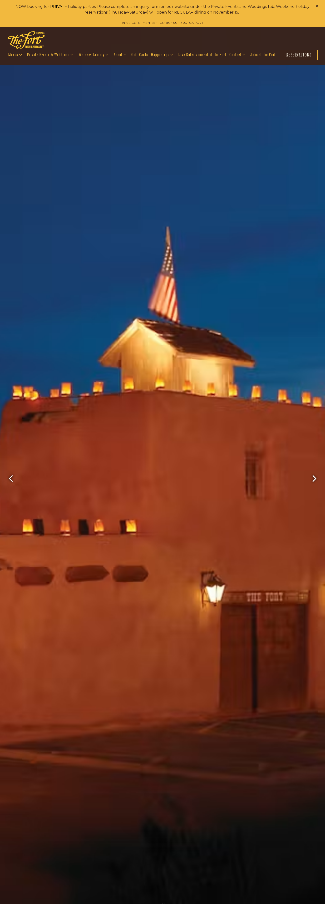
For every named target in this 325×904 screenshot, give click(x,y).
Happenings (162, 54)
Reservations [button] (298, 55)
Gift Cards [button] (139, 54)
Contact (237, 54)
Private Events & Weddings (50, 54)
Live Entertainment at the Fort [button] (202, 54)
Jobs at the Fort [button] (263, 54)
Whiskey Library (93, 54)
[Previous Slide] (10, 478)
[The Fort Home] (26, 40)
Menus (15, 54)
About (120, 54)
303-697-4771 (192, 23)
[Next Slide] (314, 478)
